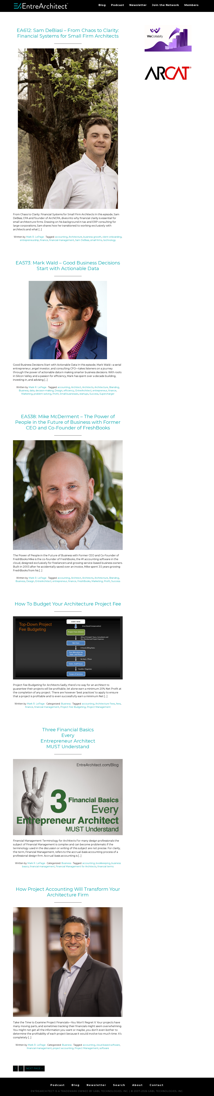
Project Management (99, 707)
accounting (61, 236)
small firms (96, 240)
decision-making (45, 390)
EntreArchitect (83, 390)
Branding (114, 387)
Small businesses (69, 393)
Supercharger (106, 393)
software (104, 1048)
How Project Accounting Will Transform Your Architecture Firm (68, 892)
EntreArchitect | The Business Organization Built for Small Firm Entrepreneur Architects (41, 6)
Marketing (27, 393)
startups (83, 393)
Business (24, 390)
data (32, 390)
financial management (61, 240)
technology (109, 240)
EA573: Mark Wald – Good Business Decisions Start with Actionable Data (68, 265)
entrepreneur (100, 390)
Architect (76, 387)
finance (44, 240)
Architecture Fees (105, 703)
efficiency (69, 390)
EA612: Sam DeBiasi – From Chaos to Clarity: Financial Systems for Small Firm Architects (68, 33)
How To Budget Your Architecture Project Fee (68, 604)
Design (59, 390)
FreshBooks (83, 581)
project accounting (63, 1048)
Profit (55, 393)
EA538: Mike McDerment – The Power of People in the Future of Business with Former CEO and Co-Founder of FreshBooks (67, 422)
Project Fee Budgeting (73, 707)
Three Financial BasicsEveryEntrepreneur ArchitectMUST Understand (68, 738)
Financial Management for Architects (76, 866)
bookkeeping (103, 863)
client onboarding (112, 236)
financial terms (105, 866)
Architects (87, 387)
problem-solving (42, 393)
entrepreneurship (29, 240)
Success (93, 393)
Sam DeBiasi (82, 240)
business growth (92, 236)
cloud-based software (108, 1045)
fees (118, 703)
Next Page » (34, 1068)
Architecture (75, 236)
